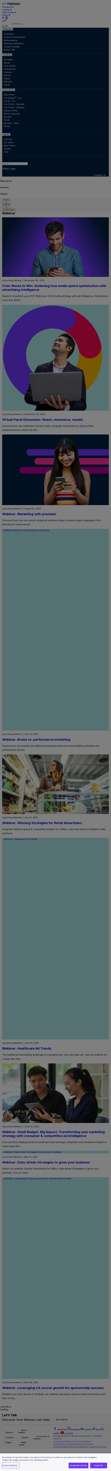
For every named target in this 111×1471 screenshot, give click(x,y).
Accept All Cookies (78, 1465)
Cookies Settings (9, 1465)
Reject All (98, 1465)
